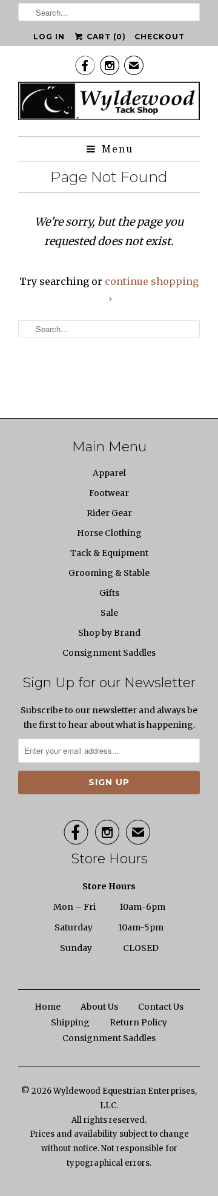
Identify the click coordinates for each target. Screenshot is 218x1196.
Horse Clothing (109, 533)
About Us (99, 1006)
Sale (109, 612)
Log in (49, 36)
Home (48, 1006)
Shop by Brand (109, 632)
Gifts (109, 592)
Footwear (109, 493)
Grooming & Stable (109, 572)
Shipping (70, 1022)
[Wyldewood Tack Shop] (109, 104)
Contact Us (160, 1006)
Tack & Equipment (109, 552)
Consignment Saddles (109, 652)
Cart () (105, 36)
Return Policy (138, 1022)
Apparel (109, 473)
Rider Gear (109, 513)
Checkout (159, 36)
